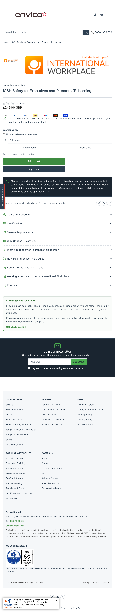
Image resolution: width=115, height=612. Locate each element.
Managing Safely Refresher (90, 409)
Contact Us (47, 463)
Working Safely (84, 414)
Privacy (86, 582)
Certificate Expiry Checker (19, 493)
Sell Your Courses (50, 478)
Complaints (104, 582)
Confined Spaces (14, 478)
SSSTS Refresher (14, 419)
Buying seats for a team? (23, 300)
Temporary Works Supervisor (20, 434)
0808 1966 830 (17, 521)
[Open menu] (109, 15)
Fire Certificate (49, 414)
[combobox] (46, 32)
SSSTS (9, 414)
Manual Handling (14, 483)
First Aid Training (14, 458)
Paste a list (85, 147)
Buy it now (33, 169)
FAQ (43, 473)
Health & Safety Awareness (19, 424)
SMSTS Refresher (15, 409)
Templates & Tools (15, 488)
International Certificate (53, 419)
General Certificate (51, 404)
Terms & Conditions (51, 488)
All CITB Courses (14, 444)
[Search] (86, 32)
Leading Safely (84, 419)
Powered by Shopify (70, 608)
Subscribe (78, 361)
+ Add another (30, 147)
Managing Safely (85, 404)
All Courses (11, 498)
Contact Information (15, 525)
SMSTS (9, 404)
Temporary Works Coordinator (21, 429)
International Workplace (14, 85)
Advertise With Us (50, 483)
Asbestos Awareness (16, 473)
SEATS (9, 439)
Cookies (94, 582)
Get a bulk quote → (16, 327)
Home (6, 42)
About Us (46, 458)
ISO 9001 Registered (52, 468)
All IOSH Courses (86, 424)
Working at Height (14, 468)
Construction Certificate (53, 409)
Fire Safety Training (15, 463)
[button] (9, 103)
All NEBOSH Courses (52, 424)
